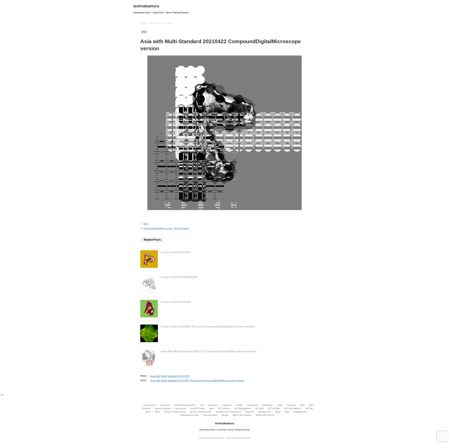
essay (280, 405)
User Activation (210, 415)
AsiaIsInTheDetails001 (185, 405)
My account (180, 408)
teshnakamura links (189, 415)
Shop (277, 412)
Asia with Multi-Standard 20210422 (170, 376)
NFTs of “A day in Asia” (175, 412)
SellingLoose (264, 412)
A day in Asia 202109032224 (178, 277)
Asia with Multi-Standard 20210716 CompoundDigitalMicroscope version (208, 351)
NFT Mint (259, 408)
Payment (249, 412)
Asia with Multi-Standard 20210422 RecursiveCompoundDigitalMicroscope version (197, 380)
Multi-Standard (181, 228)
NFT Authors (224, 408)
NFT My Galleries (292, 408)
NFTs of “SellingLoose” (201, 412)
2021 (145, 224)
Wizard (225, 415)
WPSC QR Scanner (242, 415)
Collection (227, 405)
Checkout (212, 405)
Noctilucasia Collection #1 (228, 412)
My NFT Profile (198, 408)
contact (239, 405)
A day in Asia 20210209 (175, 301)
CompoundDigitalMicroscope (157, 228)
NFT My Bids (274, 408)
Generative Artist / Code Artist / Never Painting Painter (224, 430)
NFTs (157, 412)
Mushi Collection (163, 408)
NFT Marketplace (242, 408)
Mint (303, 405)
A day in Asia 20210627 (175, 252)
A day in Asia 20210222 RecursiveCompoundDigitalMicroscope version (207, 326)
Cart (202, 405)
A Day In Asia (149, 405)
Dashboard (252, 405)
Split (287, 412)
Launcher (291, 405)
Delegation (267, 405)
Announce (165, 405)
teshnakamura (146, 6)
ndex (211, 408)
